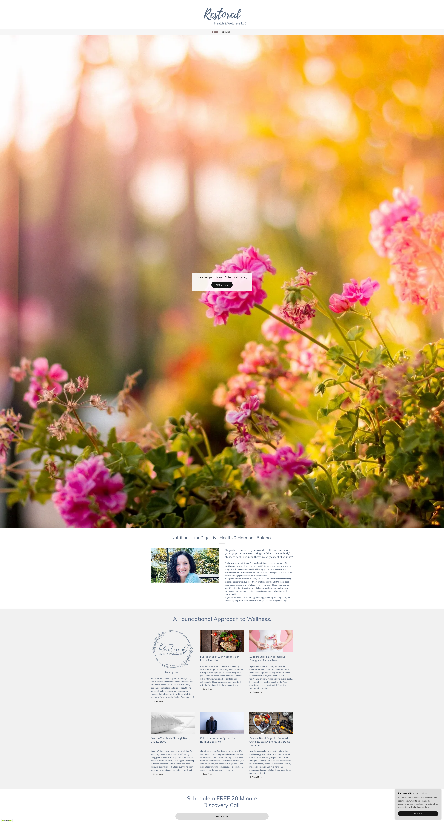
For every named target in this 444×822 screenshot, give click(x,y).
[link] (222, 14)
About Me (222, 285)
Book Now (222, 816)
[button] (157, 701)
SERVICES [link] (227, 32)
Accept (418, 814)
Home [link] (215, 32)
